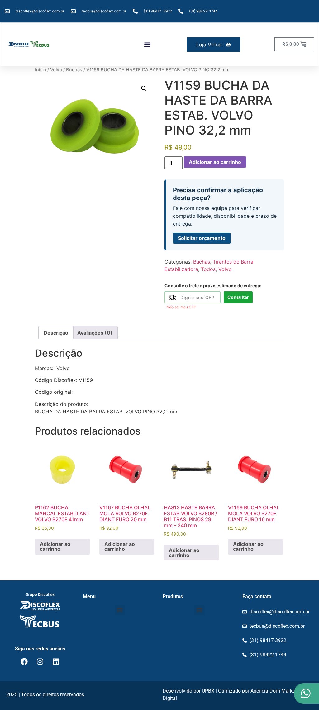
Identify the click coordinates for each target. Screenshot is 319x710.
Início (40, 70)
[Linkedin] (56, 661)
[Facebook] (24, 661)
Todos (208, 269)
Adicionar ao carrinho (215, 162)
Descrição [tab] (56, 333)
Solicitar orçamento (202, 238)
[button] (147, 44)
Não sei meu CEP (181, 307)
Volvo (56, 70)
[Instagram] (40, 661)
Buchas (74, 70)
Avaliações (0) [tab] (94, 333)
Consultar (238, 297)
